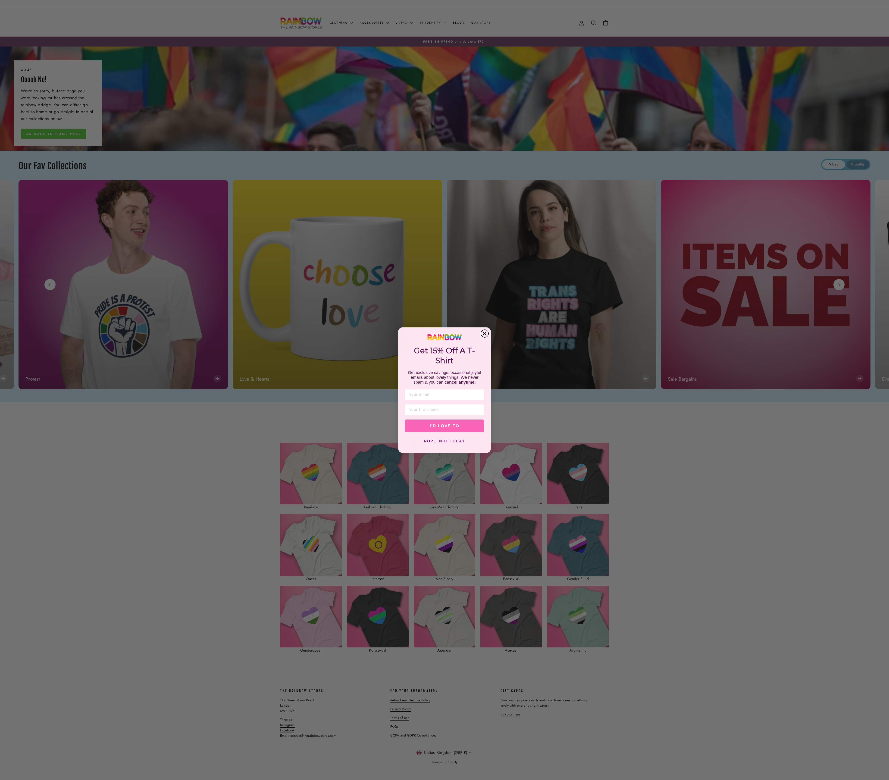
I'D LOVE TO (444, 425)
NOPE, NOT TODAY (444, 441)
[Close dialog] (484, 333)
